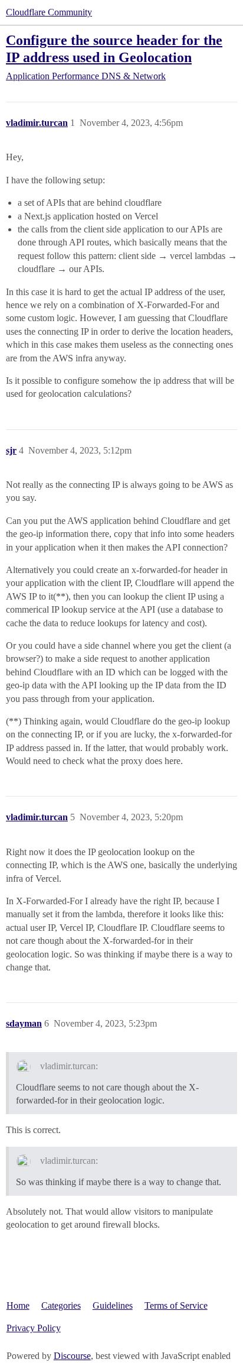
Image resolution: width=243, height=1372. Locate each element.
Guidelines (113, 1305)
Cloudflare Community (49, 12)
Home (17, 1305)
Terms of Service (176, 1305)
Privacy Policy (33, 1328)
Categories (61, 1305)
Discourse (72, 1356)
